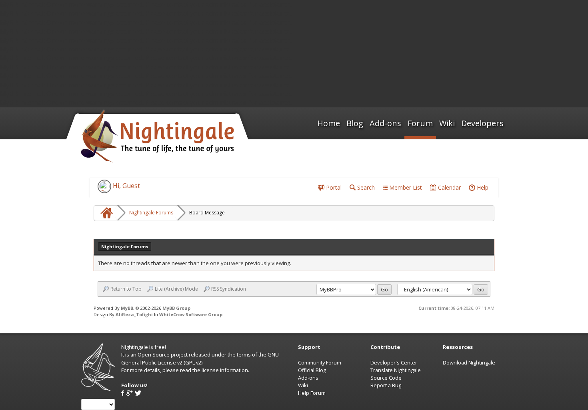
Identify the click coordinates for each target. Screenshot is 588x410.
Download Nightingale (469, 362)
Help (481, 187)
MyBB (127, 308)
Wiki (447, 123)
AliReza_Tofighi (134, 314)
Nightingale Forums (151, 212)
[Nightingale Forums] (105, 213)
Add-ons (385, 123)
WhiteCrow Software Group (190, 314)
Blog (354, 123)
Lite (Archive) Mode (176, 289)
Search (365, 187)
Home (328, 123)
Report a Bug (385, 385)
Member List (405, 187)
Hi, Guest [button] (125, 185)
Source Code (386, 377)
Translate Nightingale (395, 370)
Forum (420, 123)
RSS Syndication (228, 289)
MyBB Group (176, 308)
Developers (482, 123)
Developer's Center (393, 362)
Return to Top (126, 289)
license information (225, 370)
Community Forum (319, 362)
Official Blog (312, 370)
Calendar (448, 187)
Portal (333, 187)
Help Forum (312, 392)
